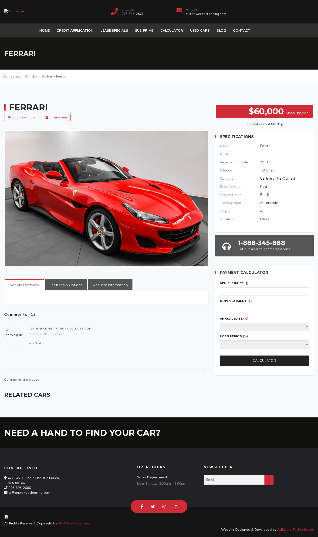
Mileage (226, 170)
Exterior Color (231, 187)
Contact (241, 30)
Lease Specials (114, 30)
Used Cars (200, 30)
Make (224, 146)
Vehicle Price (234, 283)
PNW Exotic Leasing (74, 523)
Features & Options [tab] (66, 285)
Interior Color (230, 195)
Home (44, 30)
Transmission (230, 203)
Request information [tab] (110, 285)
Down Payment (236, 301)
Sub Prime (144, 30)
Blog (221, 30)
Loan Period (234, 336)
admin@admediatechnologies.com (60, 328)
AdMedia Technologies (295, 529)
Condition (228, 178)
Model (225, 154)
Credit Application (75, 30)
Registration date (234, 162)
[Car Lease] (14, 11)
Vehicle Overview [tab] (24, 285)
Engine (225, 211)
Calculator (171, 30)
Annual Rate (234, 318)
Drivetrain (227, 219)
